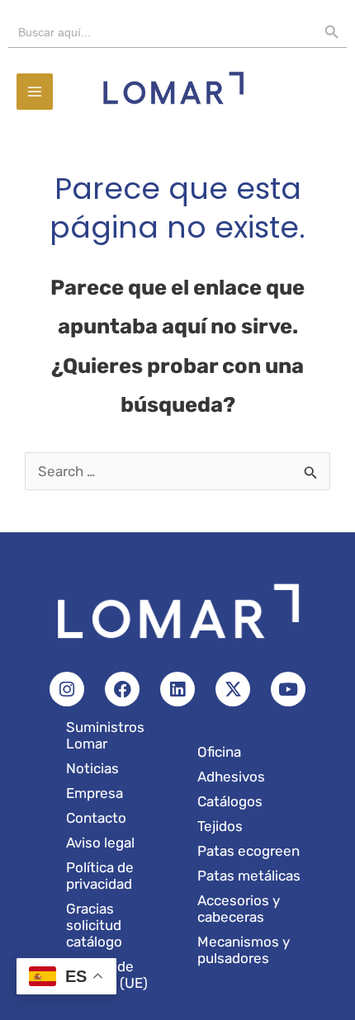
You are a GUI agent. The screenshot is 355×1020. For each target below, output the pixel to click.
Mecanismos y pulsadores (243, 949)
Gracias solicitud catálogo (94, 925)
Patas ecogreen (248, 851)
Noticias (92, 768)
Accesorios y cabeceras (238, 908)
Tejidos (220, 826)
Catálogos (230, 801)
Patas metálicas (249, 875)
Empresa (94, 793)
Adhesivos (231, 776)
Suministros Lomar (105, 735)
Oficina (219, 752)
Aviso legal (100, 842)
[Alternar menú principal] (35, 91)
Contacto (96, 818)
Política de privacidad (100, 875)
